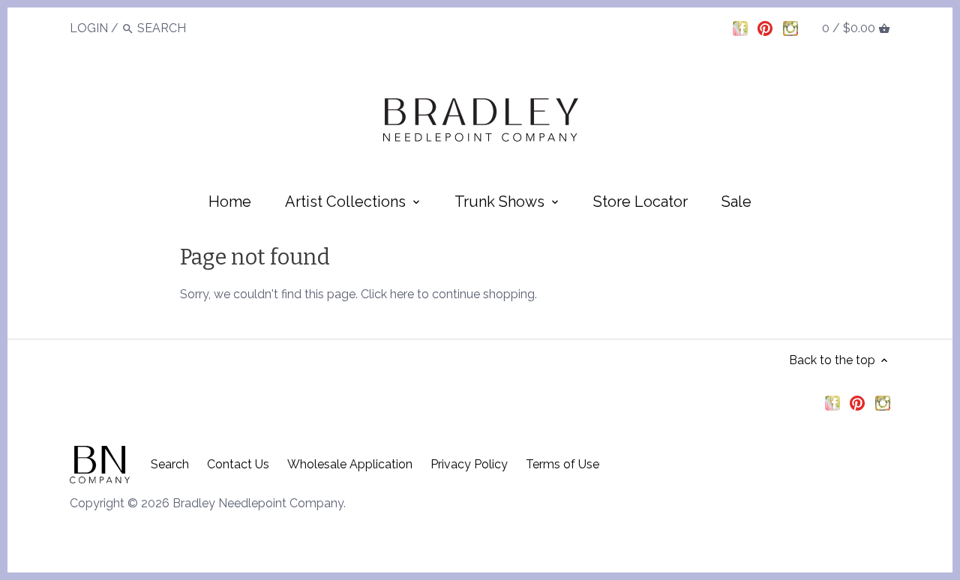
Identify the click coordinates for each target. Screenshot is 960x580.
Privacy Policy (469, 464)
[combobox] (179, 28)
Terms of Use (562, 464)
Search (170, 464)
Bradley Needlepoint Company (258, 503)
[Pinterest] (765, 27)
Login (89, 28)
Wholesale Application (349, 464)
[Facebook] (740, 27)
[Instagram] (790, 27)
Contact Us (238, 464)
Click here (387, 294)
